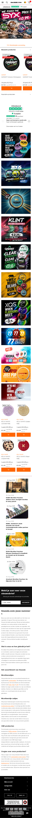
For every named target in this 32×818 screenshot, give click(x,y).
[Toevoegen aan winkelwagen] (11, 88)
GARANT (3, 75)
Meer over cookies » (16, 816)
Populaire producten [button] (8, 94)
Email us (21, 795)
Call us (9, 795)
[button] (2, 2)
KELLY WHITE (4, 419)
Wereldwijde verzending (17, 45)
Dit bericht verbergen (16, 813)
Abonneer (25, 602)
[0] (29, 2)
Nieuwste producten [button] (8, 50)
